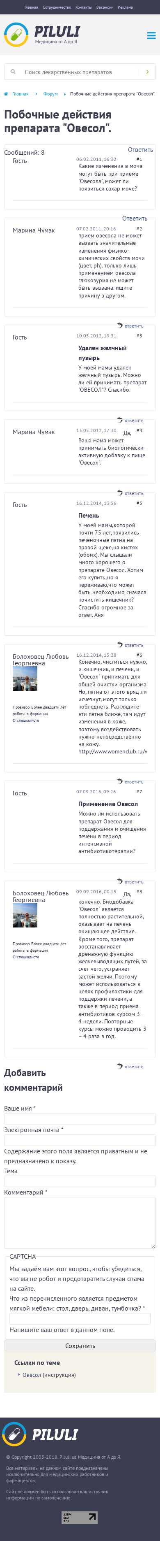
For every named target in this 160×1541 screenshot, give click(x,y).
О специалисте (26, 720)
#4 (139, 430)
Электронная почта (33, 1129)
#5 (139, 503)
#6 (139, 655)
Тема (11, 1171)
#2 (139, 228)
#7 (139, 791)
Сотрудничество (57, 7)
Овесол (32, 1374)
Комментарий (26, 1192)
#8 (139, 891)
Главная (31, 7)
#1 (139, 159)
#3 (139, 335)
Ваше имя (20, 1108)
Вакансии (104, 7)
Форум (50, 94)
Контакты (83, 7)
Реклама (125, 7)
